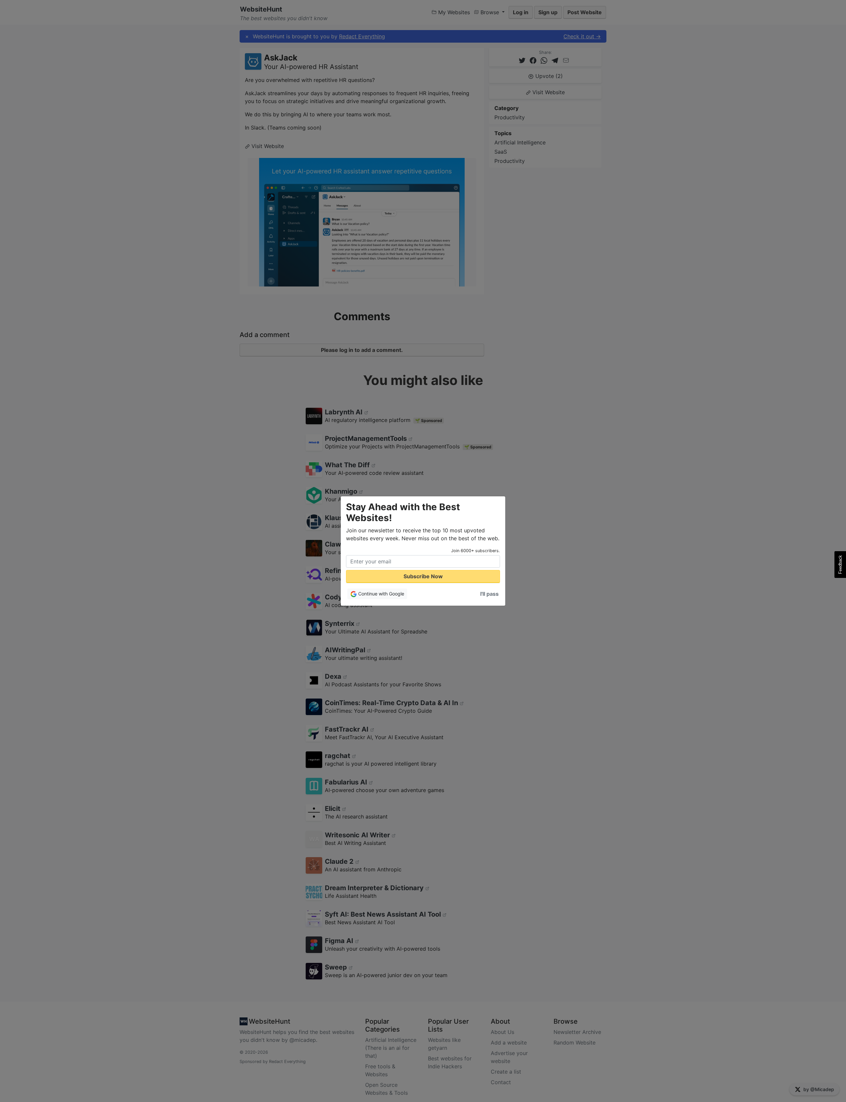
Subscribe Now (423, 576)
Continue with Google (380, 593)
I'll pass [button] (489, 593)
